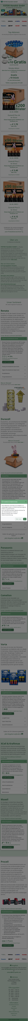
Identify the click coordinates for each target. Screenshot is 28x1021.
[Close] (26, 502)
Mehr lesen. (19, 519)
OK (25, 519)
